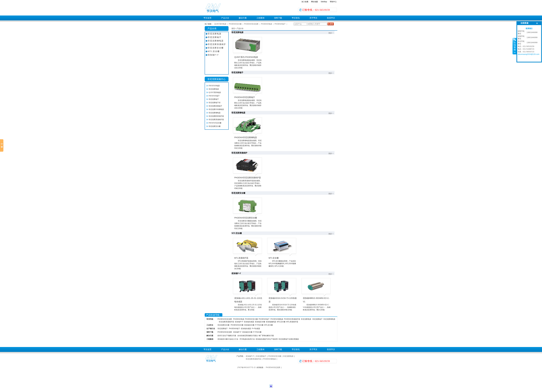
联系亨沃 (331, 18)
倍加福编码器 (271, 322)
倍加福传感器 (249, 322)
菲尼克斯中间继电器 (216, 109)
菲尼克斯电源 (214, 34)
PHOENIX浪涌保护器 (292, 319)
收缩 (514, 46)
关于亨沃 (313, 18)
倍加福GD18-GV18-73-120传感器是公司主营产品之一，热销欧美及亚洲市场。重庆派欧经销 (282, 307)
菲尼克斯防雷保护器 (216, 116)
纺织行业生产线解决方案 (227, 336)
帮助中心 (333, 2)
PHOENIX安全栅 (235, 24)
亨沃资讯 (296, 18)
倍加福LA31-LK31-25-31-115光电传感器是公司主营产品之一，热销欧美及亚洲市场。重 (248, 307)
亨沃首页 (207, 18)
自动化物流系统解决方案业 (247, 336)
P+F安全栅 (259, 325)
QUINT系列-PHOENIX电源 (246, 57)
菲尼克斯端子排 (214, 103)
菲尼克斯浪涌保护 (217, 44)
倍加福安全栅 (260, 322)
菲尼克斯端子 (214, 37)
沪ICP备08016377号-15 (246, 367)
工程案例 (260, 18)
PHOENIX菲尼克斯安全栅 (245, 218)
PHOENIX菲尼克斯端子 (244, 97)
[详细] (240, 68)
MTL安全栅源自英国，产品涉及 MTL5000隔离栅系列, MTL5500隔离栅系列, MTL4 (282, 263)
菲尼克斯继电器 (216, 41)
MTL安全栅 (214, 51)
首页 (233, 28)
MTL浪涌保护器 (241, 258)
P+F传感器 (256, 329)
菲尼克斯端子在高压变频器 (288, 339)
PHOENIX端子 (280, 24)
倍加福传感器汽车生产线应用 (267, 339)
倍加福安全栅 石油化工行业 (228, 339)
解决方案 (243, 18)
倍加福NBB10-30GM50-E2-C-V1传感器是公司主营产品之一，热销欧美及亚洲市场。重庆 (316, 307)
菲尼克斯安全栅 (216, 48)
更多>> (331, 33)
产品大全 (225, 18)
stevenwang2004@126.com (528, 54)
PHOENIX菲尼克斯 (251, 24)
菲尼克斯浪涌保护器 (216, 120)
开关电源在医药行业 (247, 339)
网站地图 (314, 2)
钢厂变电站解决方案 (266, 336)
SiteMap (324, 2)
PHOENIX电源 (266, 24)
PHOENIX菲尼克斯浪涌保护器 (247, 177)
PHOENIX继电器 (276, 319)
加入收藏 (304, 2)
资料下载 (278, 18)
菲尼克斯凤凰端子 (215, 106)
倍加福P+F (213, 55)
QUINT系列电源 (220, 24)
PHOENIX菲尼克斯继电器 (245, 137)
